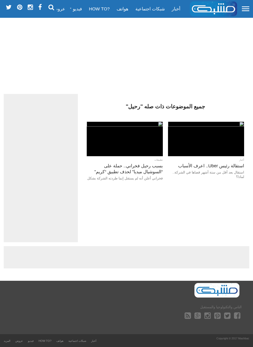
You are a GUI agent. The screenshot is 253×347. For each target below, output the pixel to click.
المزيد (7, 340)
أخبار (176, 8)
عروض (58, 8)
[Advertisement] (126, 55)
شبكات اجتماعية (150, 8)
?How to (99, 8)
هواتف (122, 8)
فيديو (77, 8)
